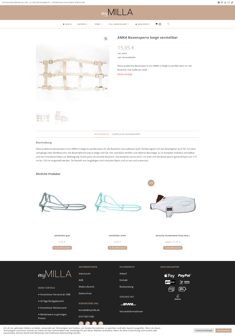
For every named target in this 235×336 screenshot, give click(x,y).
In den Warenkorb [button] (62, 248)
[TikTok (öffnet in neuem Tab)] (231, 2)
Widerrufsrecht (86, 286)
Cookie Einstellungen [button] (204, 330)
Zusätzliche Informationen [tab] (126, 134)
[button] (106, 39)
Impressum (84, 273)
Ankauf (123, 273)
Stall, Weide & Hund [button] (118, 24)
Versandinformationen (131, 311)
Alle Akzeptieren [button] (223, 330)
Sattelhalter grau (62, 235)
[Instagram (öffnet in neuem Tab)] (225, 2)
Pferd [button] (97, 24)
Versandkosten (129, 57)
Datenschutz (85, 293)
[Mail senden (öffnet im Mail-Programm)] (228, 2)
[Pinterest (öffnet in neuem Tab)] (222, 2)
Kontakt (124, 280)
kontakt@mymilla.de (89, 310)
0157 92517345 (86, 316)
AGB (81, 280)
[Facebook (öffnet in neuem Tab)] (218, 2)
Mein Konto (143, 24)
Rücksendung (126, 286)
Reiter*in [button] (82, 24)
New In (68, 24)
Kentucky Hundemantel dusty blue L (173, 235)
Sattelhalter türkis (117, 235)
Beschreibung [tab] (102, 134)
